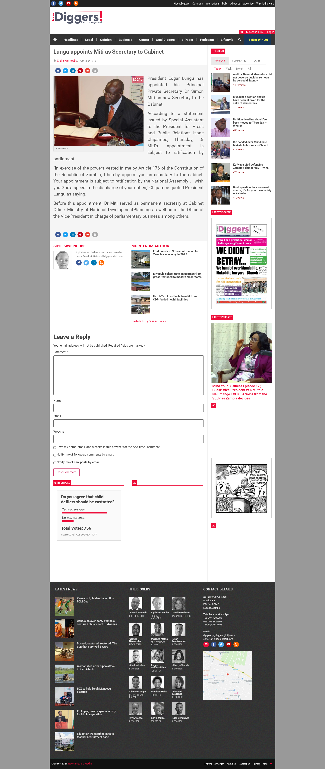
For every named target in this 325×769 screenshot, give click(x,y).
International (212, 3)
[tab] (220, 61)
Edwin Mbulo (158, 718)
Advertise (248, 3)
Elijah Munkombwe (179, 639)
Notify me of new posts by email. (78, 462)
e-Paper (187, 40)
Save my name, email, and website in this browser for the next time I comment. (108, 447)
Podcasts (207, 40)
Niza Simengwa (180, 718)
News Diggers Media (80, 763)
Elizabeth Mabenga (177, 692)
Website (58, 431)
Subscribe (251, 32)
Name (57, 400)
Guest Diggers (182, 3)
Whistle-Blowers (265, 3)
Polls (225, 3)
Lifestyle (227, 40)
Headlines (71, 40)
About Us (235, 3)
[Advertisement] (203, 19)
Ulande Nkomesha (135, 639)
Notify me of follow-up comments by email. (85, 454)
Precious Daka (159, 691)
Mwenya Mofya (159, 638)
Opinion (106, 40)
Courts (144, 40)
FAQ (262, 32)
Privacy (256, 763)
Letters (208, 763)
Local (89, 40)
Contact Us (244, 763)
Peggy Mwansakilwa (158, 666)
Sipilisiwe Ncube (67, 60)
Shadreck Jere (137, 665)
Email (57, 416)
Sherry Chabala (180, 665)
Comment (60, 352)
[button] (58, 70)
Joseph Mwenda (138, 612)
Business (125, 40)
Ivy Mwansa (136, 718)
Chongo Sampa (137, 691)
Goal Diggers (165, 40)
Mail (265, 763)
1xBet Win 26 (258, 40)
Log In (270, 32)
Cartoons (197, 3)
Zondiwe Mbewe (181, 612)
